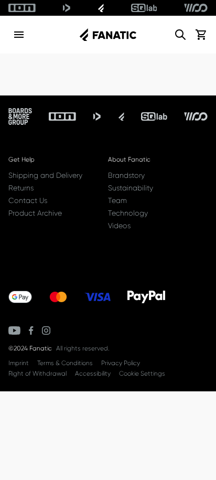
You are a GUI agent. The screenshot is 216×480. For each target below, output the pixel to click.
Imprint (18, 363)
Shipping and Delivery (45, 175)
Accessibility (93, 373)
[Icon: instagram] (46, 330)
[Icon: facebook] (31, 330)
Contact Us (27, 200)
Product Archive (35, 213)
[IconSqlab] (144, 8)
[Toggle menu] (18, 34)
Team (117, 200)
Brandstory (126, 175)
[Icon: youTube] (14, 330)
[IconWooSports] (196, 8)
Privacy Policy (120, 363)
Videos (119, 225)
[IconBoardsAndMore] (20, 116)
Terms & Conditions (65, 363)
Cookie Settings (142, 373)
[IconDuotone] (66, 8)
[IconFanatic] (101, 8)
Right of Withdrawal (37, 373)
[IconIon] (22, 8)
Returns (21, 188)
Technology (128, 213)
